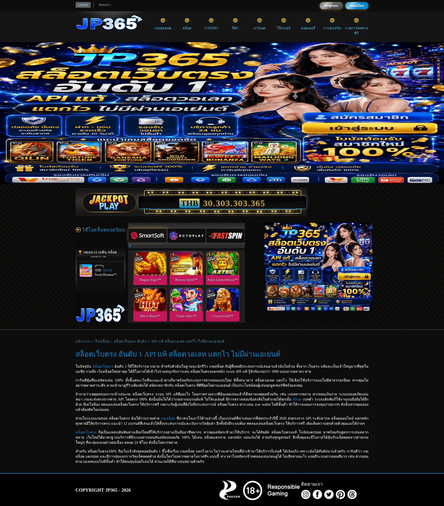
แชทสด (83, 5)
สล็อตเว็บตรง (102, 366)
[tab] (147, 236)
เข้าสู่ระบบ (331, 5)
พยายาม (150, 257)
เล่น (150, 269)
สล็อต (296, 399)
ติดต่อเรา (105, 5)
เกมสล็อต (168, 418)
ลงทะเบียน (357, 5)
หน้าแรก (83, 341)
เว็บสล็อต (102, 341)
